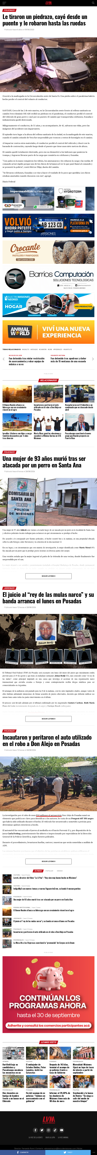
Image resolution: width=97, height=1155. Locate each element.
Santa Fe (68, 349)
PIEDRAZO (58, 349)
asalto (26, 349)
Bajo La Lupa (50, 1137)
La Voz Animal (63, 1137)
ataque (34, 349)
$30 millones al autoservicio (49, 815)
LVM (50, 349)
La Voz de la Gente (36, 1137)
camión (43, 349)
